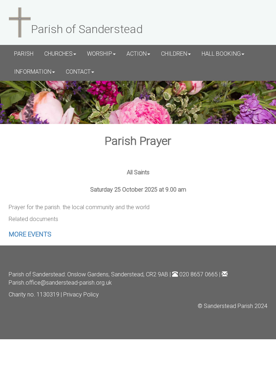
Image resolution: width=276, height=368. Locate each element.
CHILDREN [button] (174, 53)
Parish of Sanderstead (37, 274)
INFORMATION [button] (32, 71)
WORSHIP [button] (99, 53)
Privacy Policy (81, 294)
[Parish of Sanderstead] (20, 21)
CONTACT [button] (78, 71)
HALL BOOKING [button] (221, 53)
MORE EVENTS (30, 234)
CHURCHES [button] (58, 53)
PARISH (23, 53)
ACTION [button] (136, 53)
